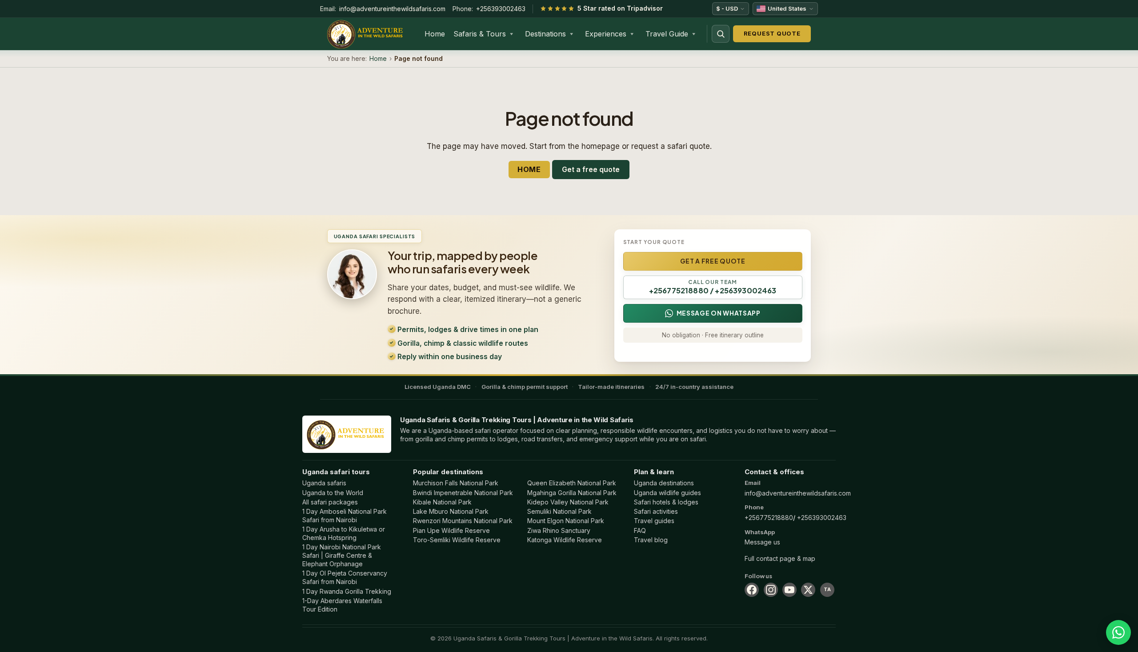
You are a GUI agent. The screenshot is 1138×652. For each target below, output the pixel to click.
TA (827, 589)
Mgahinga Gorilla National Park (572, 492)
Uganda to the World (332, 492)
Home (435, 33)
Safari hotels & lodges (666, 502)
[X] (808, 590)
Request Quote (772, 33)
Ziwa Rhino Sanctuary (558, 530)
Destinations (545, 33)
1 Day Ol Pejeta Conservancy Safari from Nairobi (344, 577)
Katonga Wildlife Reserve (564, 540)
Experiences (605, 33)
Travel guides (654, 520)
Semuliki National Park (559, 511)
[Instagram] (771, 590)
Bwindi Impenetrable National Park (463, 492)
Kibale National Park (442, 502)
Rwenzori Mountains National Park (463, 520)
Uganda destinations (664, 483)
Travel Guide (666, 33)
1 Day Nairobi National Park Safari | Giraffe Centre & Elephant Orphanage (341, 555)
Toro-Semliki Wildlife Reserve (457, 540)
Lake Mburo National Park (451, 511)
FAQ (640, 530)
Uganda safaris (324, 483)
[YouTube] (789, 590)
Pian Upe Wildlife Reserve (451, 530)
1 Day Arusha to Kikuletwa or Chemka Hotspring (343, 533)
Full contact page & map (780, 558)
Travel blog (651, 540)
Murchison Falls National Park (455, 483)
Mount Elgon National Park (565, 520)
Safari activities (656, 511)
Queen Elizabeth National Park (571, 483)
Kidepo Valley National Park (568, 502)
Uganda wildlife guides (667, 492)
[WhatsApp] (1118, 632)
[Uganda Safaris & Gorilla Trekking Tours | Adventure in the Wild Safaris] (346, 434)
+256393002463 (500, 8)
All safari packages (330, 502)
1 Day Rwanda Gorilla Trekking (346, 591)
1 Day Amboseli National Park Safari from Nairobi (344, 516)
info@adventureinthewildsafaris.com (392, 8)
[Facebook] (752, 590)
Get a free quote (591, 169)
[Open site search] (720, 34)
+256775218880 (769, 517)
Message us (762, 542)
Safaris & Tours (479, 33)
